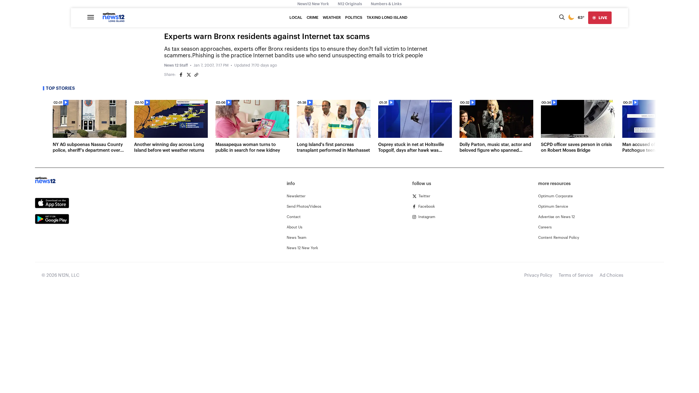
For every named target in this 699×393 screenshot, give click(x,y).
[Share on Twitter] (188, 75)
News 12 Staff (176, 65)
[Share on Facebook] (181, 75)
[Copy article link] (196, 75)
